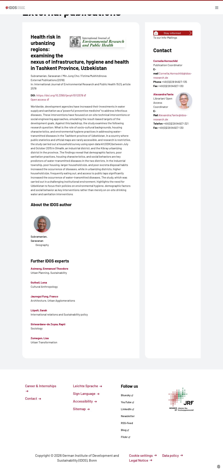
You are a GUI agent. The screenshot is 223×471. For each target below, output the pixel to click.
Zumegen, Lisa (40, 338)
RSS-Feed (127, 423)
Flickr (124, 436)
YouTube (126, 402)
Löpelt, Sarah (39, 310)
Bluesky (126, 395)
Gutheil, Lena (39, 282)
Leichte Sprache (86, 386)
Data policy (170, 455)
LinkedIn (126, 409)
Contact (31, 398)
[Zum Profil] (184, 100)
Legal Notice (138, 460)
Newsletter (128, 416)
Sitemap (79, 409)
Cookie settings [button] (141, 455)
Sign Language (84, 393)
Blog (124, 430)
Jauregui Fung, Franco (44, 296)
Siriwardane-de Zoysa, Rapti (48, 324)
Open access (38, 99)
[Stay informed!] (172, 33)
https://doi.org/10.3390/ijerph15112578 (59, 95)
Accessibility (83, 401)
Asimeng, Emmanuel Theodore (49, 268)
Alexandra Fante (163, 94)
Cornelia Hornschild (165, 60)
